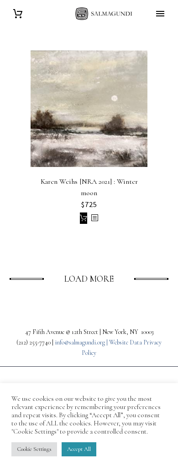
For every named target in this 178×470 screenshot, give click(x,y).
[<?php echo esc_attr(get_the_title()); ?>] (94, 218)
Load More (89, 278)
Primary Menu (160, 13)
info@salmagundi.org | (82, 342)
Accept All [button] (79, 449)
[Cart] (18, 14)
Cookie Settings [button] (34, 449)
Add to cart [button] (83, 218)
